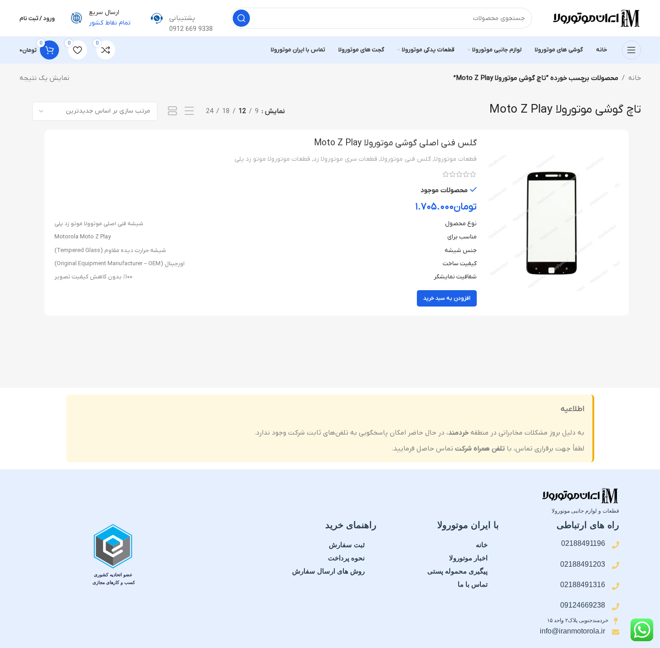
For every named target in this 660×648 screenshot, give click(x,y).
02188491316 (582, 585)
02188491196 (583, 543)
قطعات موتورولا (455, 159)
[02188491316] (615, 586)
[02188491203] (615, 565)
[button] (447, 298)
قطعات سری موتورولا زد (345, 159)
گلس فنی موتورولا (406, 159)
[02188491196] (615, 545)
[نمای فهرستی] (189, 111)
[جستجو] (241, 18)
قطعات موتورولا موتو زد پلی (272, 159)
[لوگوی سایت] (595, 17)
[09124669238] (615, 606)
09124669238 (582, 605)
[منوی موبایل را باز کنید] (631, 50)
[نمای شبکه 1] (172, 111)
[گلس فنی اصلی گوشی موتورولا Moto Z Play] (552, 223)
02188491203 (582, 564)
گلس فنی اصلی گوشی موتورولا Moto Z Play (395, 143)
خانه (634, 78)
